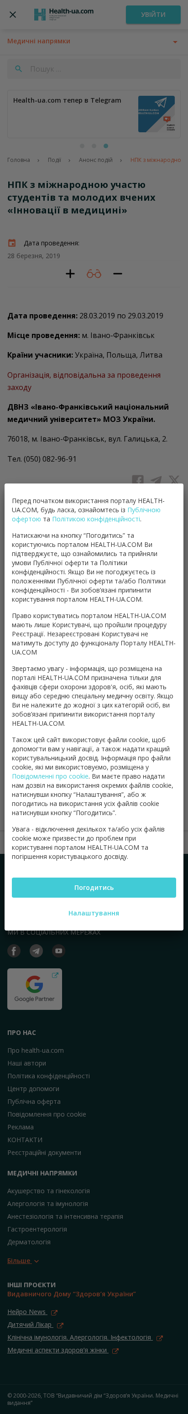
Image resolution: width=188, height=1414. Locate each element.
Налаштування (93, 913)
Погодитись (94, 887)
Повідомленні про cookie (50, 776)
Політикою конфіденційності (96, 519)
